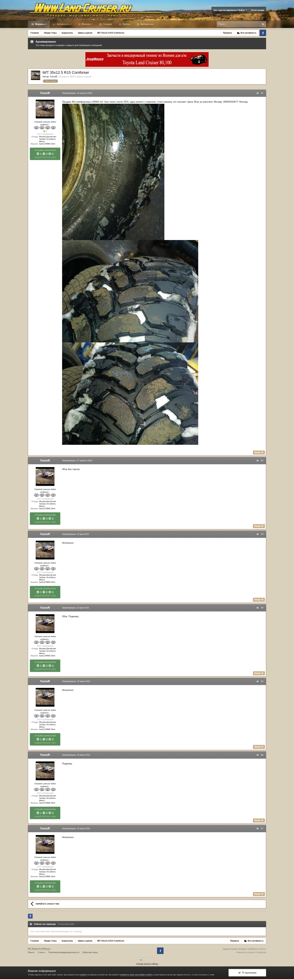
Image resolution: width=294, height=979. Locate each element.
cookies (83, 975)
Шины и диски (84, 76)
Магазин (86, 24)
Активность (63, 24)
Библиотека (146, 24)
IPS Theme (33, 949)
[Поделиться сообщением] (257, 93)
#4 (262, 608)
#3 (262, 534)
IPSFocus (45, 949)
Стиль (41, 952)
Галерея (107, 24)
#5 (262, 681)
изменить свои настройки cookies (136, 975)
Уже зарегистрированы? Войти (230, 10)
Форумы (39, 24)
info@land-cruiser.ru (256, 949)
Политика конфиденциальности (63, 952)
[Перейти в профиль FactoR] (35, 75)
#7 (262, 828)
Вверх (258, 452)
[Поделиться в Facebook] (30, 916)
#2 (262, 460)
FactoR (53, 76)
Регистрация (257, 10)
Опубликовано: (77, 93)
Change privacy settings (147, 964)
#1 (262, 93)
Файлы (126, 24)
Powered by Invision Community (251, 952)
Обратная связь (90, 952)
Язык (30, 952)
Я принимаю (248, 972)
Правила (227, 33)
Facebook (263, 33)
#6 (262, 755)
